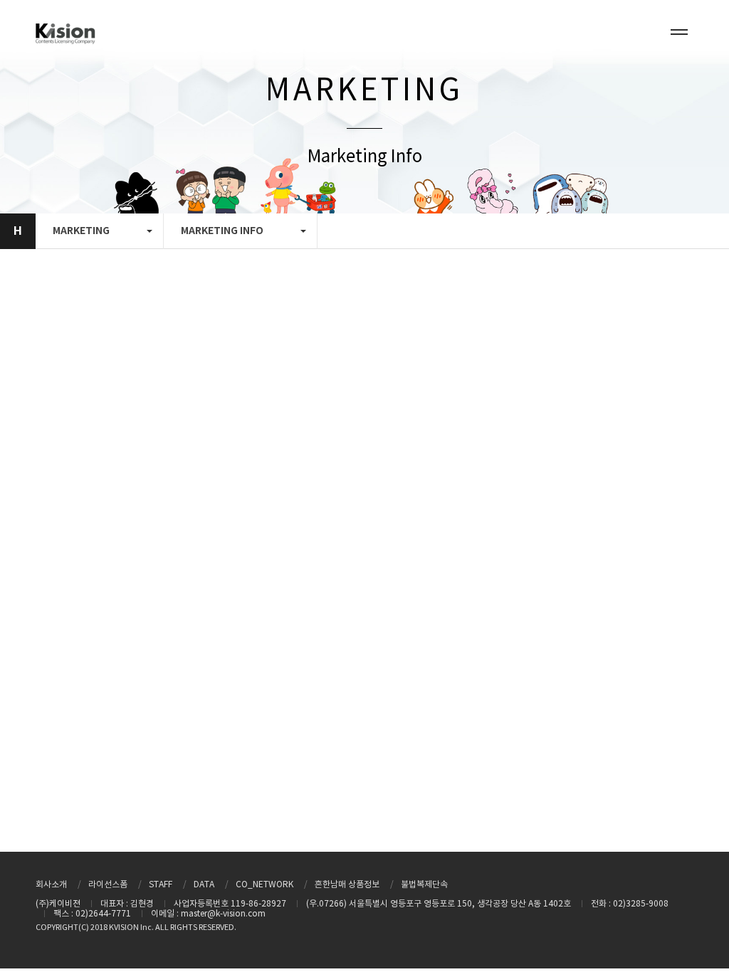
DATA (204, 884)
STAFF (160, 884)
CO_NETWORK (264, 884)
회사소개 (51, 884)
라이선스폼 (107, 884)
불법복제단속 (424, 884)
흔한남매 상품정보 (347, 884)
